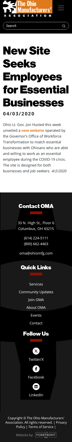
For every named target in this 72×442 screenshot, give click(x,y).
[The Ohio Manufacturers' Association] (27, 8)
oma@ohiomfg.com (36, 253)
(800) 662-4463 (36, 243)
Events (36, 315)
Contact (36, 323)
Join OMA (36, 299)
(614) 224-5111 (36, 238)
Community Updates (36, 291)
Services (36, 284)
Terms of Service (40, 427)
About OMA (36, 307)
